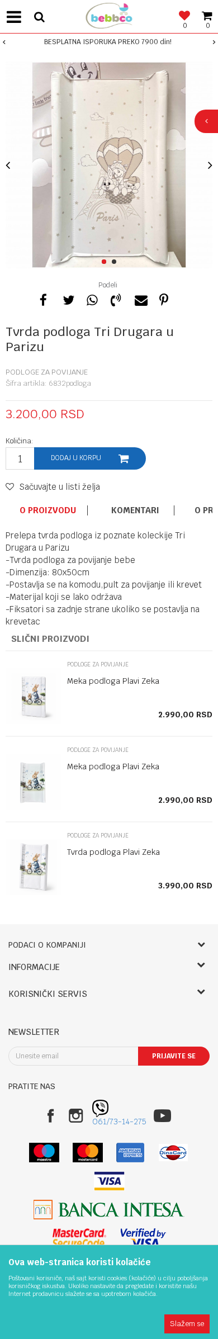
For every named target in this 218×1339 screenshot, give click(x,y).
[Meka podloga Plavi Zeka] (33, 696)
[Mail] (140, 299)
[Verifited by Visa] (143, 1238)
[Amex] (130, 1152)
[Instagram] (75, 1115)
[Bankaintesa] (109, 1209)
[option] (109, 42)
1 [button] (106, 262)
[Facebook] (44, 299)
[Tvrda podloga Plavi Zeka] (33, 867)
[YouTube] (162, 1115)
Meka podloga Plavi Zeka (113, 681)
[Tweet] (68, 299)
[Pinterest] (164, 299)
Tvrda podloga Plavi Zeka (113, 852)
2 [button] (116, 262)
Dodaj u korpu (76, 457)
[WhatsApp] (92, 299)
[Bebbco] (109, 14)
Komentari (135, 510)
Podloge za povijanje (47, 372)
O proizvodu (48, 510)
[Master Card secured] (79, 1238)
